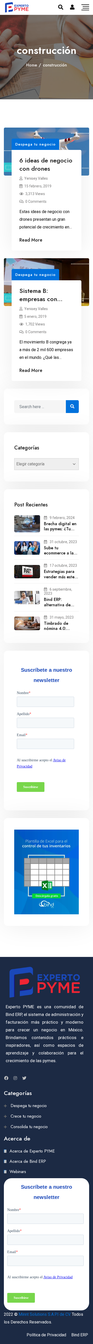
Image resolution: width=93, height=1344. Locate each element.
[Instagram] (15, 1078)
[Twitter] (24, 1078)
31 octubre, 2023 (63, 542)
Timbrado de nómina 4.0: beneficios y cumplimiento (56, 631)
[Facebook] (6, 1078)
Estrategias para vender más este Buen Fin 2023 (59, 577)
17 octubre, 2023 (63, 565)
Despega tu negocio (35, 144)
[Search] (60, 7)
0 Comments (36, 201)
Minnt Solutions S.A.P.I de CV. (45, 1314)
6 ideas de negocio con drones (45, 164)
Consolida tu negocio (29, 1127)
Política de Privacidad (46, 1334)
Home (31, 65)
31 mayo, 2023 (62, 617)
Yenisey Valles (36, 178)
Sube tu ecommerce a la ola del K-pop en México (59, 556)
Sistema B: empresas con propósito (38, 299)
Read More (30, 240)
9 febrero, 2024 (62, 518)
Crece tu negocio (26, 1116)
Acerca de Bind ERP (28, 1161)
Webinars (18, 1172)
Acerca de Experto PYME (32, 1151)
